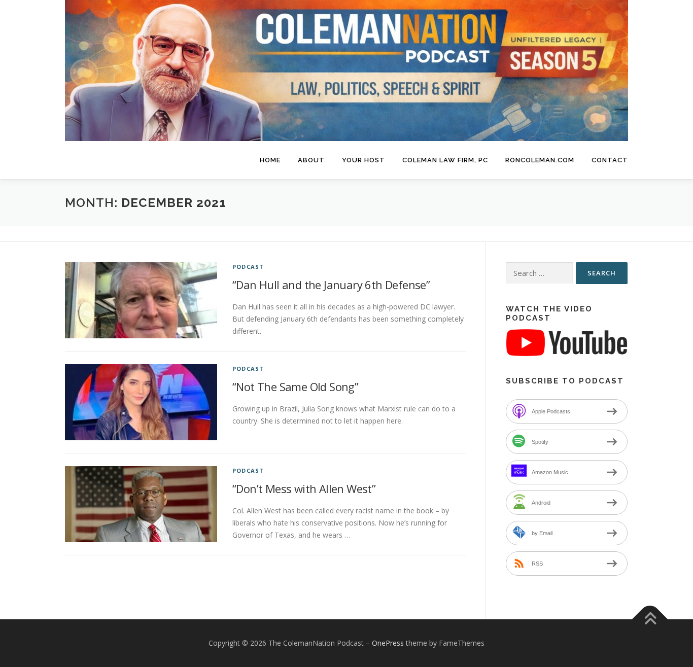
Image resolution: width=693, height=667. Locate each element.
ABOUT (311, 160)
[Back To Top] (650, 620)
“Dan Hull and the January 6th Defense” (331, 284)
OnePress (388, 643)
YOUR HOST (363, 160)
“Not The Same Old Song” (295, 386)
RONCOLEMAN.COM (539, 160)
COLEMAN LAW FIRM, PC (445, 160)
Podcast (248, 266)
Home (270, 160)
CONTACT (610, 160)
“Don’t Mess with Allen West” (303, 488)
